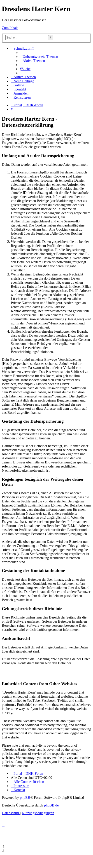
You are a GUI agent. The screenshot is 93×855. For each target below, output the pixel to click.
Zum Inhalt (10, 28)
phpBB (25, 797)
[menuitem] (39, 56)
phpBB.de (51, 805)
